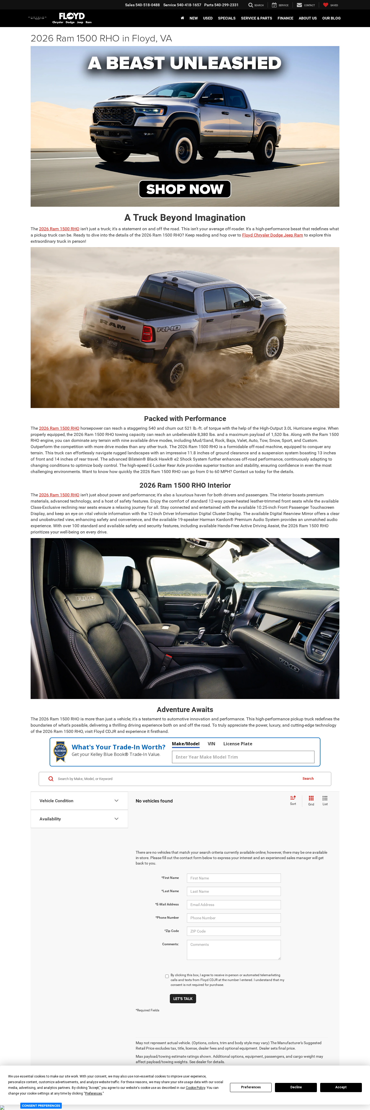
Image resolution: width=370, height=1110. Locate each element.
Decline (296, 1087)
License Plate (237, 744)
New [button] (194, 18)
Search (308, 778)
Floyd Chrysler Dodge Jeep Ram (272, 235)
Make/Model (186, 744)
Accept (341, 1087)
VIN (211, 744)
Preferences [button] (93, 1093)
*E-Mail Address (167, 904)
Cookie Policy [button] (195, 1088)
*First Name (170, 878)
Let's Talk (183, 998)
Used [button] (208, 18)
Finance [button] (285, 18)
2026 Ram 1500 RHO (59, 228)
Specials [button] (227, 18)
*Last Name (170, 891)
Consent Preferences (41, 1105)
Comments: (170, 944)
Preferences (251, 1087)
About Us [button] (308, 18)
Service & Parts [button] (256, 18)
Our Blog (331, 18)
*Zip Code (171, 931)
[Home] (182, 18)
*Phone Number (167, 918)
